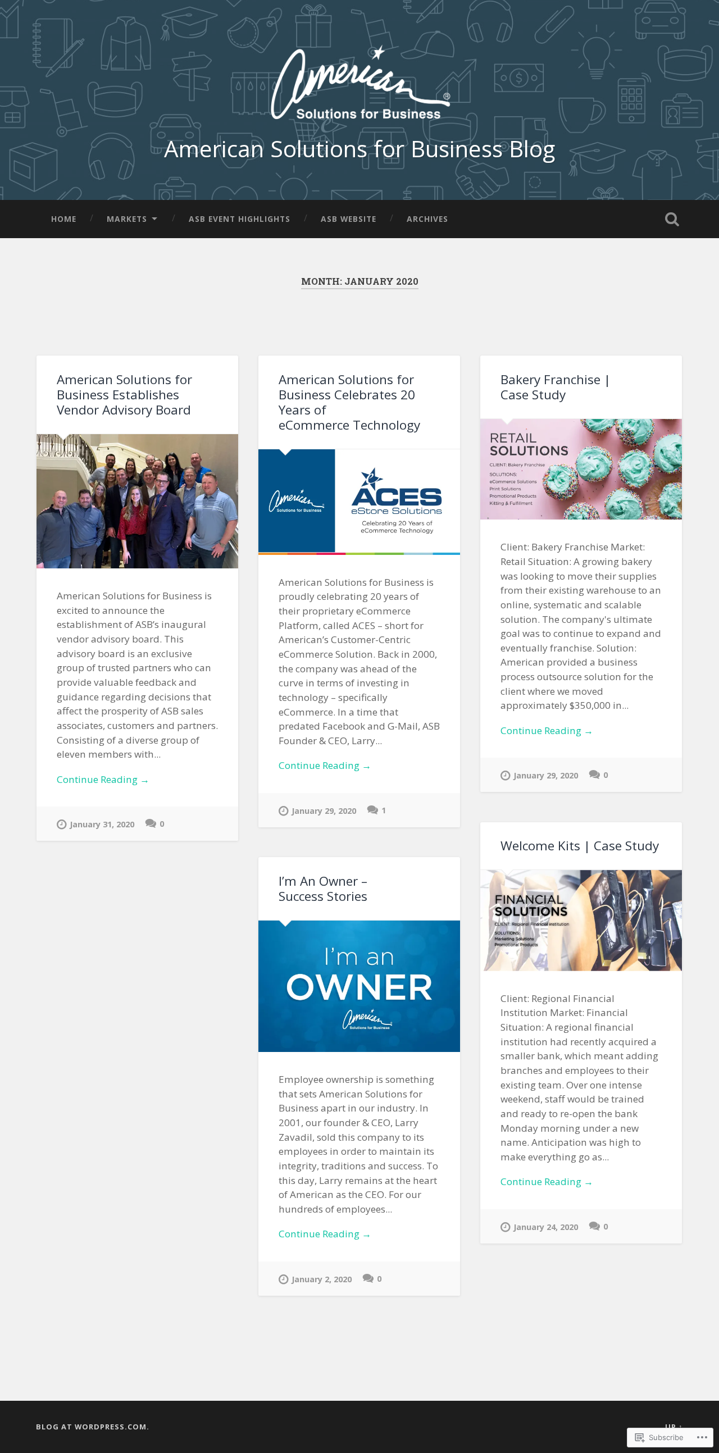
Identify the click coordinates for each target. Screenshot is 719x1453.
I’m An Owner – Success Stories (323, 888)
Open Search (672, 219)
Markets (127, 218)
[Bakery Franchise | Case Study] (581, 469)
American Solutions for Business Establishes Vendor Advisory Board (124, 394)
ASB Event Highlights (239, 218)
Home (63, 218)
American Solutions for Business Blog (359, 148)
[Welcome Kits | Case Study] (581, 920)
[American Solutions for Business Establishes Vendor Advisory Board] (137, 501)
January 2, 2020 (322, 1279)
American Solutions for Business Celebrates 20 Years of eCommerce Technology (349, 402)
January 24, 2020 (545, 1227)
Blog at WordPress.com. (92, 1427)
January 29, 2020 (324, 810)
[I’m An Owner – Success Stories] (359, 987)
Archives (427, 218)
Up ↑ (674, 1427)
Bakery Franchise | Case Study (555, 387)
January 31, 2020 (102, 824)
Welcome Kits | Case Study (579, 845)
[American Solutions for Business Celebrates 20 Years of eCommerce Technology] (359, 502)
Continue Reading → (103, 779)
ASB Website (348, 218)
